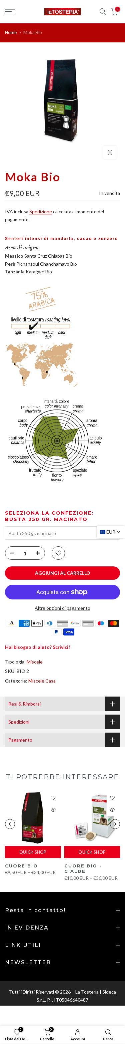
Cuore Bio (21, 865)
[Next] (115, 824)
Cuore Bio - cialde (83, 868)
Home (11, 32)
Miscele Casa (42, 681)
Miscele (35, 662)
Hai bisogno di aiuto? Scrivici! (37, 647)
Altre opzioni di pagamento (62, 608)
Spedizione (40, 211)
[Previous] (10, 824)
